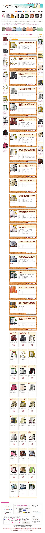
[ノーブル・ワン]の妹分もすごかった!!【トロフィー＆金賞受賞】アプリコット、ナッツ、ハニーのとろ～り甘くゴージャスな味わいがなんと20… (27, 58)
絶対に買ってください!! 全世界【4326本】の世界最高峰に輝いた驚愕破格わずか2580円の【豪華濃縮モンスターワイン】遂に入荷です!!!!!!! (5, 56)
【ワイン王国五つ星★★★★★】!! (29, 34)
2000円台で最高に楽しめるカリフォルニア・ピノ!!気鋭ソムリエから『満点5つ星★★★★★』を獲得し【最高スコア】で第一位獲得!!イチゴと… (27, 120)
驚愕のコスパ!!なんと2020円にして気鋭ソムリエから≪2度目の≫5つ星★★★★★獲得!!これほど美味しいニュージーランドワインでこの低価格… (27, 211)
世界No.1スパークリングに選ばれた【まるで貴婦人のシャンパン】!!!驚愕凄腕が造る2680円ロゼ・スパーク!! (27, 287)
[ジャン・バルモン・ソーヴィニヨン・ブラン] (32, 472)
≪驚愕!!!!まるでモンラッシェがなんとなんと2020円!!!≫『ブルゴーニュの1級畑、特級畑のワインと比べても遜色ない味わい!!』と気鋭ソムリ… (27, 227)
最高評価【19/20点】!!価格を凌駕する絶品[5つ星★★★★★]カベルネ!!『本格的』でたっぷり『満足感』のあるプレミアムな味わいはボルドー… (27, 165)
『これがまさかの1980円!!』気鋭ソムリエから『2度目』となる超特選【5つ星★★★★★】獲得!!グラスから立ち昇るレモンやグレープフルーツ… (27, 135)
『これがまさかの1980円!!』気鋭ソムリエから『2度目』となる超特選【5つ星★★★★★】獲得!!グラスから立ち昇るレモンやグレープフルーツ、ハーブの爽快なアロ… (5, 79)
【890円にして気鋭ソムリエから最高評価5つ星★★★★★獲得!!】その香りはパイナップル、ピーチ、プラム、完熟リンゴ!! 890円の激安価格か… (32, 424)
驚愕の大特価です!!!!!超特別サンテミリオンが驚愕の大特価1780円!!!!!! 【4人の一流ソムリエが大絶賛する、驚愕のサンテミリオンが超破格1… (23, 391)
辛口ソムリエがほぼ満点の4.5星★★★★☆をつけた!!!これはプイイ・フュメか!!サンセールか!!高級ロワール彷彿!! (32, 474)
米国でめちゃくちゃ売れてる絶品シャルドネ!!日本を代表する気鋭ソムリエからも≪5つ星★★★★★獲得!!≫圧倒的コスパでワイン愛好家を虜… (27, 150)
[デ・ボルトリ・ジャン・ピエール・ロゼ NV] (14, 472)
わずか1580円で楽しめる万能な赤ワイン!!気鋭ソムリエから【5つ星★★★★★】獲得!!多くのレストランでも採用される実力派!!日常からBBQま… (32, 375)
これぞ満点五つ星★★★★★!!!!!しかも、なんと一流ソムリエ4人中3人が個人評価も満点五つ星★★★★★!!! (27, 180)
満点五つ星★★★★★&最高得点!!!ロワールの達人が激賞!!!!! (5, 102)
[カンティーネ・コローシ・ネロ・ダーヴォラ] (13, 185)
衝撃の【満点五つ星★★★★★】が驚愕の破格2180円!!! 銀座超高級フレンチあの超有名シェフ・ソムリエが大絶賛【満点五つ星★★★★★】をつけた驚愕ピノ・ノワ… (5, 125)
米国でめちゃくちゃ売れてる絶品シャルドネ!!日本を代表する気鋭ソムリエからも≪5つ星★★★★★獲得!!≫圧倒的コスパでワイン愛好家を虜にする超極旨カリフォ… (5, 67)
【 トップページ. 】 (11, 34)
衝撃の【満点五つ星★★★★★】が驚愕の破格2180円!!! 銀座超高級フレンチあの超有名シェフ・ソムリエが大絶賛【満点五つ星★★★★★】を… (27, 104)
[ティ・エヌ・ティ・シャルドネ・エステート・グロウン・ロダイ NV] (23, 406)
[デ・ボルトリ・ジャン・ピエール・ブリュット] (23, 472)
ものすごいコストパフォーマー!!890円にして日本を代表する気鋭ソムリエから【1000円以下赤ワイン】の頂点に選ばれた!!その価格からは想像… (32, 441)
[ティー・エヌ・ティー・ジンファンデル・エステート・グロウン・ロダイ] (14, 406)
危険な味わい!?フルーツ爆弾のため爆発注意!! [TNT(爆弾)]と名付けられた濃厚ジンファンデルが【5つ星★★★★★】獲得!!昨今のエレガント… (13, 408)
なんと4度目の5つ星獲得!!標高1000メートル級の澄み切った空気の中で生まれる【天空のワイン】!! (27, 196)
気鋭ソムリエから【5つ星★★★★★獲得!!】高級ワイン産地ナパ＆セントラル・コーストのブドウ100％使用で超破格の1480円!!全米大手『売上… (13, 391)
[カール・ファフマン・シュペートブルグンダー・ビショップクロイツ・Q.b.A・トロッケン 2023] (5, 122)
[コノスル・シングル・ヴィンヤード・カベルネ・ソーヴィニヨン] (14, 439)
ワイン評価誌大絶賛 (21, 34)
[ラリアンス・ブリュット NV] (40, 57)
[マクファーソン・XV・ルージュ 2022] (5, 134)
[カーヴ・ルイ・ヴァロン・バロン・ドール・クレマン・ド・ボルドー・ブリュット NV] (14, 373)
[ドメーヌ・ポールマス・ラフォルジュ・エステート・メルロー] (13, 261)
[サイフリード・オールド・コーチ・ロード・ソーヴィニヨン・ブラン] (40, 150)
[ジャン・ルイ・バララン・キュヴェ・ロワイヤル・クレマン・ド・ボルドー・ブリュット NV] (13, 307)
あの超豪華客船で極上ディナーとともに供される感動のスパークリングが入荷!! (40, 59)
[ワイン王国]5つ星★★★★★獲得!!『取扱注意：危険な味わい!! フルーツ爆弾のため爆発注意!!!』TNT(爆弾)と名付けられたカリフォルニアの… (23, 408)
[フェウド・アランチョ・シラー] (40, 163)
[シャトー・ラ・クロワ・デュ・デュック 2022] (40, 69)
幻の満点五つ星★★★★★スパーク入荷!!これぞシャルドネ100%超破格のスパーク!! (27, 272)
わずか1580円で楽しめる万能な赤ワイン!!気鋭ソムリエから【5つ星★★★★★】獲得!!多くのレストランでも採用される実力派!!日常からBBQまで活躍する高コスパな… (5, 137)
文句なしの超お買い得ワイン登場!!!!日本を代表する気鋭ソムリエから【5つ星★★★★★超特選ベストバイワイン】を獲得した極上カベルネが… (23, 424)
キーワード (16, 34)
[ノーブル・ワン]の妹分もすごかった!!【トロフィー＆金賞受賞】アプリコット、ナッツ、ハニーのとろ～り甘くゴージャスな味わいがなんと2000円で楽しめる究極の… (5, 91)
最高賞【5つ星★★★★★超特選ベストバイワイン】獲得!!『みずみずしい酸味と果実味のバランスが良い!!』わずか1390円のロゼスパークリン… (13, 474)
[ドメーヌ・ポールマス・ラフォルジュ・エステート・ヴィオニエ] (13, 246)
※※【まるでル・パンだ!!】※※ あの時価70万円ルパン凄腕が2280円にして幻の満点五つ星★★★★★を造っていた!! (27, 89)
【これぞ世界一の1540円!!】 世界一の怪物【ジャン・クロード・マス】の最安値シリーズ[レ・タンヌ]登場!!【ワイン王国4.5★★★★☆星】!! (13, 490)
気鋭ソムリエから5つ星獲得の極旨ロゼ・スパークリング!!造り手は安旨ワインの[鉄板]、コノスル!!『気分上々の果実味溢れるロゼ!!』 (13, 457)
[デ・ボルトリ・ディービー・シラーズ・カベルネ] (32, 439)
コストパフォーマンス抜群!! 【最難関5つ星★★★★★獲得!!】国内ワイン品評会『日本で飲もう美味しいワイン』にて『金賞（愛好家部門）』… (13, 424)
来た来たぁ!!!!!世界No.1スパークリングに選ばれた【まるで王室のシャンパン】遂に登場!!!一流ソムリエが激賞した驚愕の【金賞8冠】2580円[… (27, 303)
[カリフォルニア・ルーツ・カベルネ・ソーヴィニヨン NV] (5, 147)
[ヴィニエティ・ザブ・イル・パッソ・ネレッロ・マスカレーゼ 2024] (5, 53)
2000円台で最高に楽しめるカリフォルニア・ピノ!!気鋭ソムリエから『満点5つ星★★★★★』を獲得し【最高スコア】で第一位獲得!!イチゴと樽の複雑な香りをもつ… (5, 44)
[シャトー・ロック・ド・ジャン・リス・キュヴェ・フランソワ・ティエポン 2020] (13, 93)
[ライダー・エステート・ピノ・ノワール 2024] (14, 340)
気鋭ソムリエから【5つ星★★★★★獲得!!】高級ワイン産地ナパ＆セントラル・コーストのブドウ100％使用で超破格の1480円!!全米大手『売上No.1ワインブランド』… (5, 150)
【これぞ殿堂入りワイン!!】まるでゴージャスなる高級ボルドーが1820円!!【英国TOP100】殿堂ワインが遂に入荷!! (27, 242)
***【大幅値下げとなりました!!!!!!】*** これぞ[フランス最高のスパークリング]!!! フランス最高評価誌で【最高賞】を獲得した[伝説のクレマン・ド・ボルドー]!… (5, 113)
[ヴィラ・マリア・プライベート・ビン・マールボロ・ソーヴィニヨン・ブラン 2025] (5, 76)
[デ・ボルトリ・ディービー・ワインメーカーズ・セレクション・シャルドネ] (40, 84)
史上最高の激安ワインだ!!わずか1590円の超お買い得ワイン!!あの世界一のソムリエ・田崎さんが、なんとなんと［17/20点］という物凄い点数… (23, 457)
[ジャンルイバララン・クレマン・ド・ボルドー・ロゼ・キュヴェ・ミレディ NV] (13, 292)
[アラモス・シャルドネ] (13, 200)
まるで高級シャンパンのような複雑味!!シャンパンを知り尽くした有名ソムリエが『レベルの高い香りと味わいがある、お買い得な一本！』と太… (23, 474)
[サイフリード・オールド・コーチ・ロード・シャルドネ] (13, 231)
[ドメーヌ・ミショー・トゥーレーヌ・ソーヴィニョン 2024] (13, 47)
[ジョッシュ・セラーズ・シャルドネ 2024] (5, 64)
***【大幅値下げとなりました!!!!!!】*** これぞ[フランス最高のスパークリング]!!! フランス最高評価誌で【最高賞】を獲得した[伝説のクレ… (27, 318)
